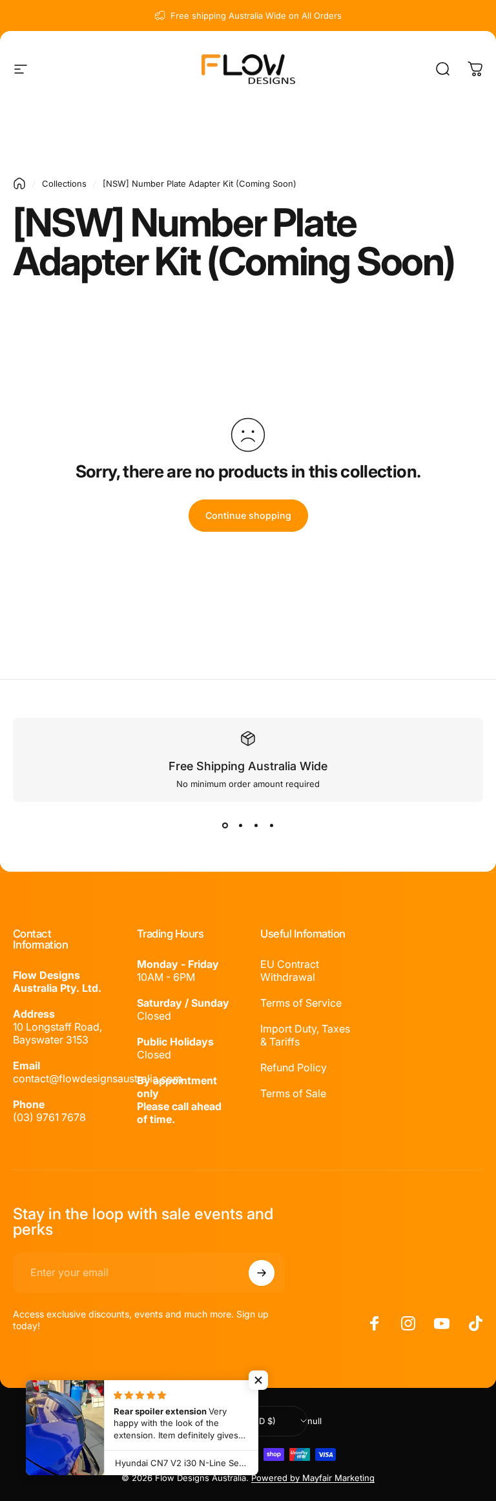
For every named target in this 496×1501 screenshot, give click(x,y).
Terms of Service (301, 1002)
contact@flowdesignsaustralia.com (97, 1078)
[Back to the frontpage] (19, 183)
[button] (258, 1380)
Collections (64, 183)
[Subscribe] (261, 1273)
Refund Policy (293, 1067)
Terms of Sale (293, 1093)
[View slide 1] (224, 825)
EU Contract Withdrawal (289, 970)
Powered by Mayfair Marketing (313, 1478)
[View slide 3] (256, 825)
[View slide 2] (240, 825)
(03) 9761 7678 (49, 1117)
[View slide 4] (271, 825)
